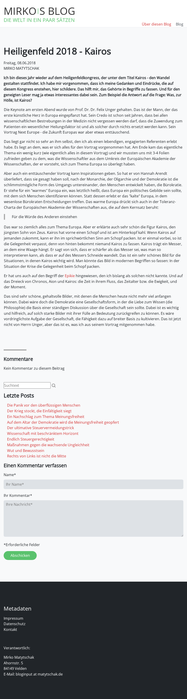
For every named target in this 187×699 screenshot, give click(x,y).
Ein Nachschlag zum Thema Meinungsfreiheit (45, 416)
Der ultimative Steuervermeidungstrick (40, 427)
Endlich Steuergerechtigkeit (30, 439)
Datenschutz (15, 623)
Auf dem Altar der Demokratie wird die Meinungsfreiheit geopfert (63, 422)
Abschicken (20, 555)
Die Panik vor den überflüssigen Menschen (43, 405)
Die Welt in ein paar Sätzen (39, 19)
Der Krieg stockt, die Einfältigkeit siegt (39, 410)
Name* (10, 474)
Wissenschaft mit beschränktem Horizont (42, 433)
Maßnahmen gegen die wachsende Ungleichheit (48, 444)
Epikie (70, 275)
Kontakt (10, 629)
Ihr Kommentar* (18, 495)
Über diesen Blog (156, 24)
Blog (179, 24)
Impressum (13, 618)
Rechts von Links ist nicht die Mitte (36, 456)
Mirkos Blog (39, 11)
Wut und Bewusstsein (25, 450)
